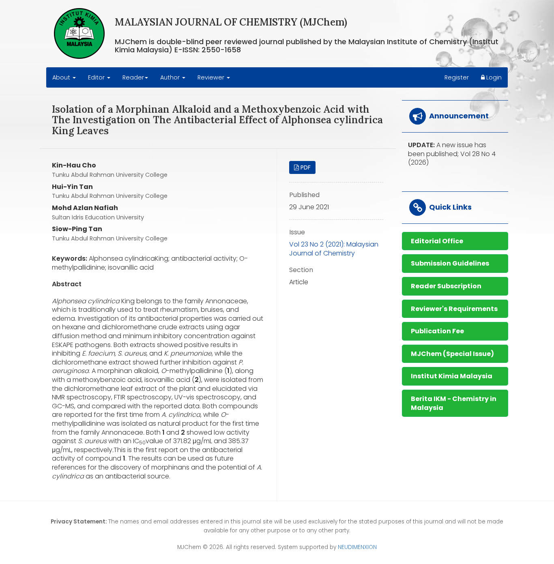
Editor (97, 77)
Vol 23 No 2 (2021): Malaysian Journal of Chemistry (333, 249)
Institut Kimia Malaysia (451, 376)
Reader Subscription (446, 286)
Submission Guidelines (450, 263)
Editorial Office (437, 241)
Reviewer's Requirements (454, 308)
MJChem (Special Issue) (452, 353)
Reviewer (212, 77)
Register (456, 77)
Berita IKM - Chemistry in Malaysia (453, 403)
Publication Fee (437, 331)
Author (170, 77)
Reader (133, 77)
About (62, 77)
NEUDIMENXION (357, 547)
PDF (305, 167)
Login (493, 77)
